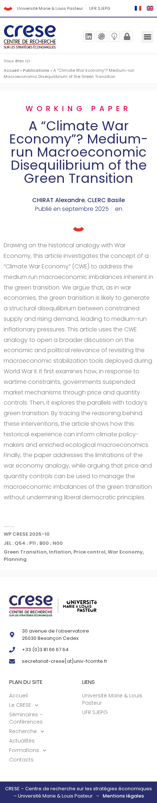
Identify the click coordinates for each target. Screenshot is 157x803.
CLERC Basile (106, 200)
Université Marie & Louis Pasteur (50, 8)
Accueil (11, 70)
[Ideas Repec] (114, 36)
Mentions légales (123, 795)
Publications (36, 70)
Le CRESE (20, 705)
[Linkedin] (88, 36)
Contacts (21, 759)
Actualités (22, 740)
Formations (24, 750)
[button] (147, 37)
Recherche (23, 731)
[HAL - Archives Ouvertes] (101, 36)
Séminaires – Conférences (26, 718)
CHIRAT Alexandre (58, 200)
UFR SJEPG (99, 8)
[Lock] (127, 36)
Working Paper (78, 108)
